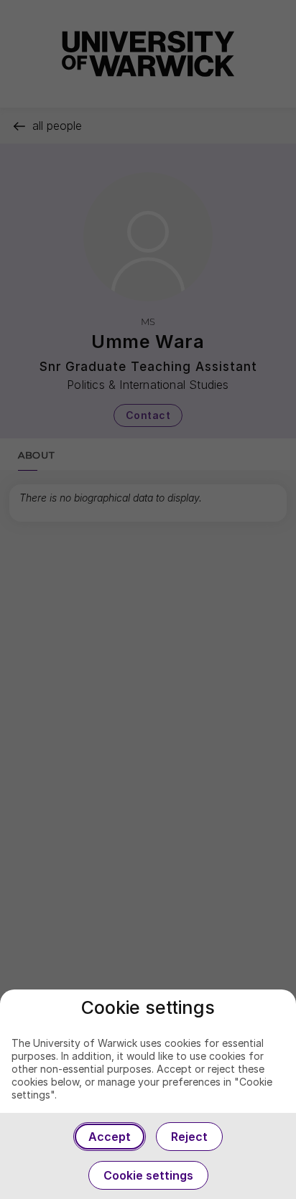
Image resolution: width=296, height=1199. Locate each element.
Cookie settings (148, 1175)
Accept (109, 1136)
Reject (189, 1136)
